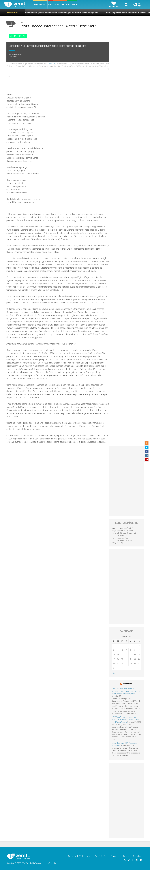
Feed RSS (127, 683)
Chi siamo (72, 856)
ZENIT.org (52, 64)
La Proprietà (97, 856)
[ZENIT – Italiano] (18, 5)
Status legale (116, 856)
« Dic (113, 673)
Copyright (127, 856)
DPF (79, 856)
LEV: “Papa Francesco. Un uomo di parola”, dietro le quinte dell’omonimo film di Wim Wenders (125, 719)
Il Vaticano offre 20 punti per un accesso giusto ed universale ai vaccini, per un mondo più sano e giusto (126, 691)
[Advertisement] (126, 481)
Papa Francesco (40, 5)
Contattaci (137, 856)
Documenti (72, 5)
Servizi (106, 856)
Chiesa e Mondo (60, 5)
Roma (50, 5)
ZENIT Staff (13, 56)
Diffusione (86, 856)
